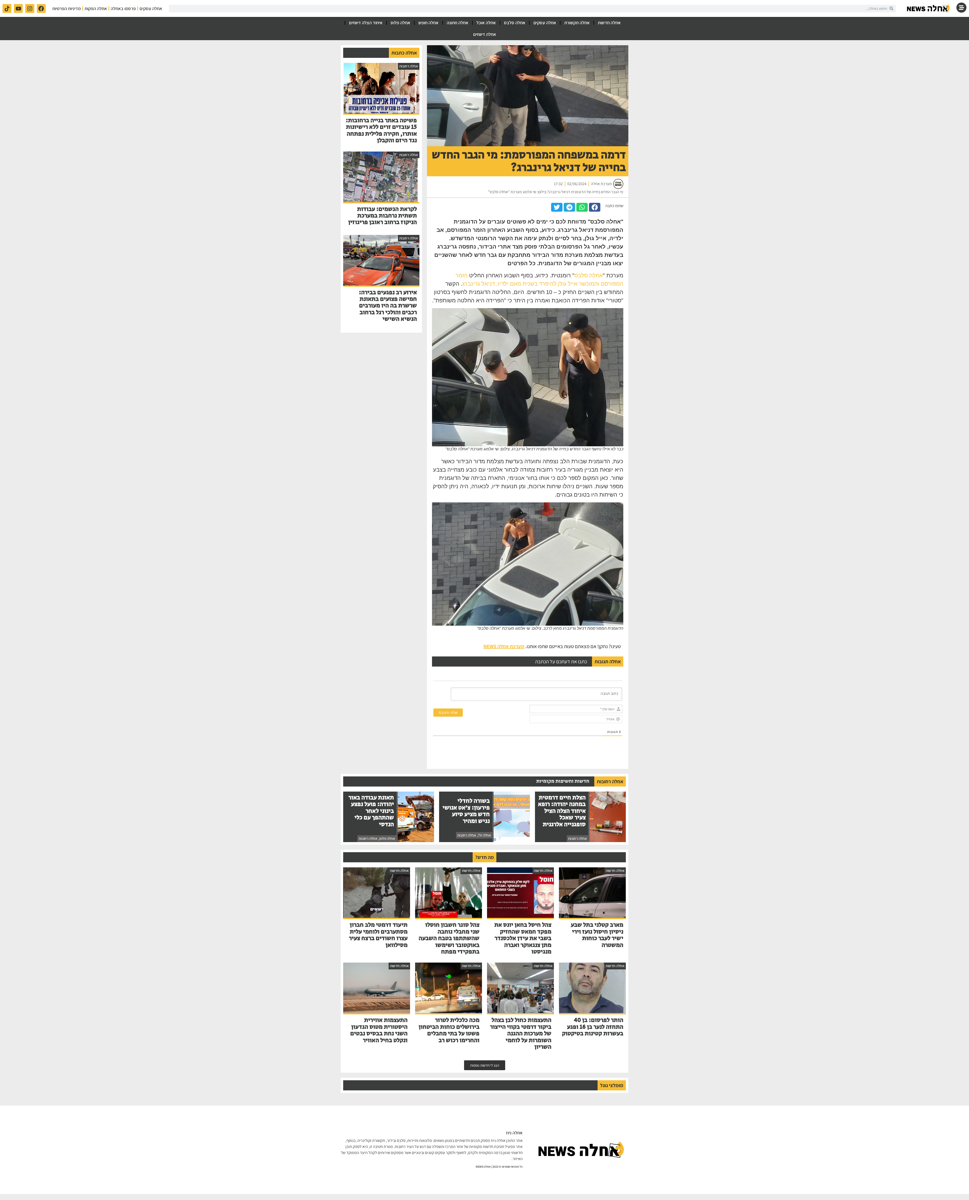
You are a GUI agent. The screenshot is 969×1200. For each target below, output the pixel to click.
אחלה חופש (428, 23)
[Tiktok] (7, 8)
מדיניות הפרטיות (66, 8)
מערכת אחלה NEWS (503, 646)
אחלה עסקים (151, 8)
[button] (594, 207)
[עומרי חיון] (928, 8)
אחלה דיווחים (484, 34)
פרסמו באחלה (123, 8)
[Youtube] (18, 8)
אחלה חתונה (457, 23)
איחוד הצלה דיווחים (366, 23)
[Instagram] (29, 8)
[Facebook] (41, 8)
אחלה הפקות (96, 8)
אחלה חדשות (609, 23)
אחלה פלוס (400, 23)
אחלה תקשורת (577, 23)
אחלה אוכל (486, 23)
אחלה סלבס (514, 23)
